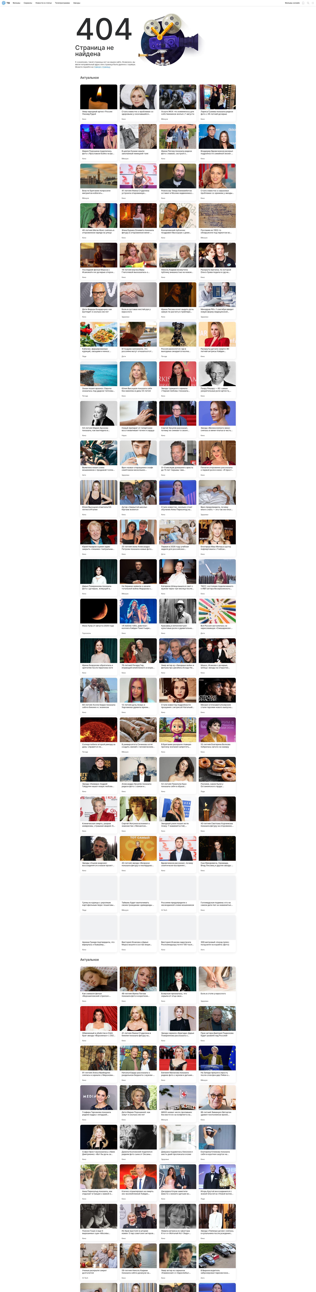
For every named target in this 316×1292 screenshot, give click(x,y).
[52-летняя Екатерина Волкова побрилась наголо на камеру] (217, 735)
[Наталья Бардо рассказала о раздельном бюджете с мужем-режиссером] (138, 1222)
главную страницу (102, 67)
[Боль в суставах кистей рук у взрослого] (138, 300)
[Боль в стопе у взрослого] (217, 1143)
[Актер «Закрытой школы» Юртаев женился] (138, 498)
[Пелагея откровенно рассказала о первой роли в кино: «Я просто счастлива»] (217, 459)
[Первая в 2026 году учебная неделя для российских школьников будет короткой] (177, 538)
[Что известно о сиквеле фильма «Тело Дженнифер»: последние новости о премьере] (138, 1091)
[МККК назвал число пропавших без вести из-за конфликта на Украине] (177, 1262)
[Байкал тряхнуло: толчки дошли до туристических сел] (177, 1091)
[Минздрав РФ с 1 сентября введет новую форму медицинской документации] (217, 300)
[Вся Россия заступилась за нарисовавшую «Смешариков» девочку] (217, 617)
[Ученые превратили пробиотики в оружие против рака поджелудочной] (217, 1091)
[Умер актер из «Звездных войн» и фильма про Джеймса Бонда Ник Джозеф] (177, 656)
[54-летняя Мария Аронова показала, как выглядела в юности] (98, 419)
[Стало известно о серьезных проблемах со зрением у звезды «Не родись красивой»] (217, 182)
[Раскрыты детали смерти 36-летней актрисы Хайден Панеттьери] (217, 340)
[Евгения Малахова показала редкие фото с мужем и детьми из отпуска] (177, 1222)
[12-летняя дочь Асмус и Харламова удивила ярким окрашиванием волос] (138, 696)
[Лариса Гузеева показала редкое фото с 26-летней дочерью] (217, 103)
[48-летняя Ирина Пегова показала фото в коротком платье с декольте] (138, 1143)
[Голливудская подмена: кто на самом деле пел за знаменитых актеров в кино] (217, 894)
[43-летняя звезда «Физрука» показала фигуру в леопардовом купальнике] (138, 854)
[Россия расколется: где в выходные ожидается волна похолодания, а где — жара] (177, 340)
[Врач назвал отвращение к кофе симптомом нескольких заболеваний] (138, 459)
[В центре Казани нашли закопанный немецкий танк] (138, 142)
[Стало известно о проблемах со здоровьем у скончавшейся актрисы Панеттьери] (138, 103)
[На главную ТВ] (7, 3)
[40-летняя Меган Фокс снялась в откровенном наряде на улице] (98, 221)
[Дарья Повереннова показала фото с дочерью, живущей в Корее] (98, 577)
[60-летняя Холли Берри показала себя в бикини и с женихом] (98, 696)
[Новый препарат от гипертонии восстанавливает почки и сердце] (138, 419)
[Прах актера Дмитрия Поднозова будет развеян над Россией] (217, 1182)
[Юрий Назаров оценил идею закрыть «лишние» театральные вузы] (98, 538)
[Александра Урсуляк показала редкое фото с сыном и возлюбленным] (138, 775)
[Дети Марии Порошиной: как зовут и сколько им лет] (138, 1262)
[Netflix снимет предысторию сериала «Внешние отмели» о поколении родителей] (138, 973)
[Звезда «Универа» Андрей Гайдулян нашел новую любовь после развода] (98, 775)
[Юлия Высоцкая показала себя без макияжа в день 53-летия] (138, 379)
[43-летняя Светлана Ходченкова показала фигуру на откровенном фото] (217, 815)
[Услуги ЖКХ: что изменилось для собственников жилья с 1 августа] (177, 103)
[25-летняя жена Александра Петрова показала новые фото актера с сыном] (138, 538)
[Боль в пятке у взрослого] (98, 1091)
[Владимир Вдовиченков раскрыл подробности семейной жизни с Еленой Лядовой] (217, 142)
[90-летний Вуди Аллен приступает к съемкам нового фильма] (98, 1012)
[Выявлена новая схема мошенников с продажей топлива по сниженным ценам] (98, 459)
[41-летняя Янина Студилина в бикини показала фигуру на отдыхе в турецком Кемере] (138, 1182)
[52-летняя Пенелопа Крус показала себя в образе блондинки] (177, 775)
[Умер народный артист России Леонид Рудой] (98, 103)
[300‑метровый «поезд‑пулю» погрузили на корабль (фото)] (217, 933)
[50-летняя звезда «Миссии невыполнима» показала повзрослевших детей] (177, 1052)
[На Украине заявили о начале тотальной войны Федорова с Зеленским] (138, 577)
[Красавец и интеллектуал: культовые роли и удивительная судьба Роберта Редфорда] (177, 617)
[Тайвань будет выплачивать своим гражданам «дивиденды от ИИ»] (138, 894)
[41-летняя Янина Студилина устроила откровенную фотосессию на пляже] (138, 182)
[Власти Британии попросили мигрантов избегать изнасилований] (98, 182)
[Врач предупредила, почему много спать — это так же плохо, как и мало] (217, 498)
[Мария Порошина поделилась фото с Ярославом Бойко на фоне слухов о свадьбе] (98, 142)
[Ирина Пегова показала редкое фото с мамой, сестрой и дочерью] (177, 142)
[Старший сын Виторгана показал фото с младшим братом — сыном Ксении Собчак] (217, 973)
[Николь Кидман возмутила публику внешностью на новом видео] (177, 261)
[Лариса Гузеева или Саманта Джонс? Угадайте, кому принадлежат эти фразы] (217, 1012)
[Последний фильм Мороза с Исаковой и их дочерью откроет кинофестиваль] (98, 261)
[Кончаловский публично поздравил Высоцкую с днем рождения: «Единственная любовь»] (177, 221)
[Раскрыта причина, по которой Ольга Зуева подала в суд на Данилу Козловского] (217, 261)
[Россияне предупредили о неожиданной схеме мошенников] (177, 894)
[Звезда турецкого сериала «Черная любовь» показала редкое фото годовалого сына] (177, 379)
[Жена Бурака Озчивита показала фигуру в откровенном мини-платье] (138, 221)
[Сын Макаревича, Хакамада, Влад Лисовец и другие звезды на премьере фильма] (217, 854)
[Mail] (3, 3)
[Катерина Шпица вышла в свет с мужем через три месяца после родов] (177, 577)
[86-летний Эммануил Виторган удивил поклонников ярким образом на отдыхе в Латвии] (217, 1262)
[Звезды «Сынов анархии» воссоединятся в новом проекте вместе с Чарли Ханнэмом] (98, 854)
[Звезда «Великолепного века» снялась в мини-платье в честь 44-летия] (217, 419)
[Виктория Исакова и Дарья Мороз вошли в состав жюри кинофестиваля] (138, 933)
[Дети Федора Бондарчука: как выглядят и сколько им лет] (98, 300)
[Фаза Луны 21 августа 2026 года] (98, 617)
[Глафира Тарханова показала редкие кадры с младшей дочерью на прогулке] (98, 1262)
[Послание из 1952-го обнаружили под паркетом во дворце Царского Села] (217, 221)
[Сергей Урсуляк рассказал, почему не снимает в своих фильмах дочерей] (177, 419)
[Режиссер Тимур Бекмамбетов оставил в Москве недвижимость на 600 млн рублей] (177, 182)
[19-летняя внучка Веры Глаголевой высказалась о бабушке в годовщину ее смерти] (138, 261)
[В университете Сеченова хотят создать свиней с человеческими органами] (138, 735)
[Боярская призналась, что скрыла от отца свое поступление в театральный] (177, 1143)
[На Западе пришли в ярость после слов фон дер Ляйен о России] (217, 1222)
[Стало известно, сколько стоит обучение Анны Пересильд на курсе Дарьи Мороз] (177, 498)
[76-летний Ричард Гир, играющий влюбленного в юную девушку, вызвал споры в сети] (138, 656)
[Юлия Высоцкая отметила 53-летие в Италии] (98, 498)
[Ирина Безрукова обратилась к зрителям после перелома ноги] (98, 656)
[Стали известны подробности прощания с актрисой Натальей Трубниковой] (177, 696)
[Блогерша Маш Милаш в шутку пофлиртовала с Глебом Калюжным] (217, 538)
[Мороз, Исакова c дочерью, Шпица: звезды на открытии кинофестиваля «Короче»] (217, 656)
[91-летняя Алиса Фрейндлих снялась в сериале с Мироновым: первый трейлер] (98, 1222)
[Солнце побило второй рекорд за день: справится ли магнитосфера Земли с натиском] (98, 735)
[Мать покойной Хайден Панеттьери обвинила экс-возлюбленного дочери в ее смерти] (177, 1012)
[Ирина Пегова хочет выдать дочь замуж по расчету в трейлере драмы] (177, 300)
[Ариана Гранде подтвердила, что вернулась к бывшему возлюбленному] (98, 933)
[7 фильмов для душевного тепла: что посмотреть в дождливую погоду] (98, 1052)
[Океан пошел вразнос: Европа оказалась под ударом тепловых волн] (98, 379)
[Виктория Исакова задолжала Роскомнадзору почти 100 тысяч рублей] (177, 933)
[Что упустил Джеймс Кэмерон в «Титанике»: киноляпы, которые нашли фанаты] (138, 1052)
